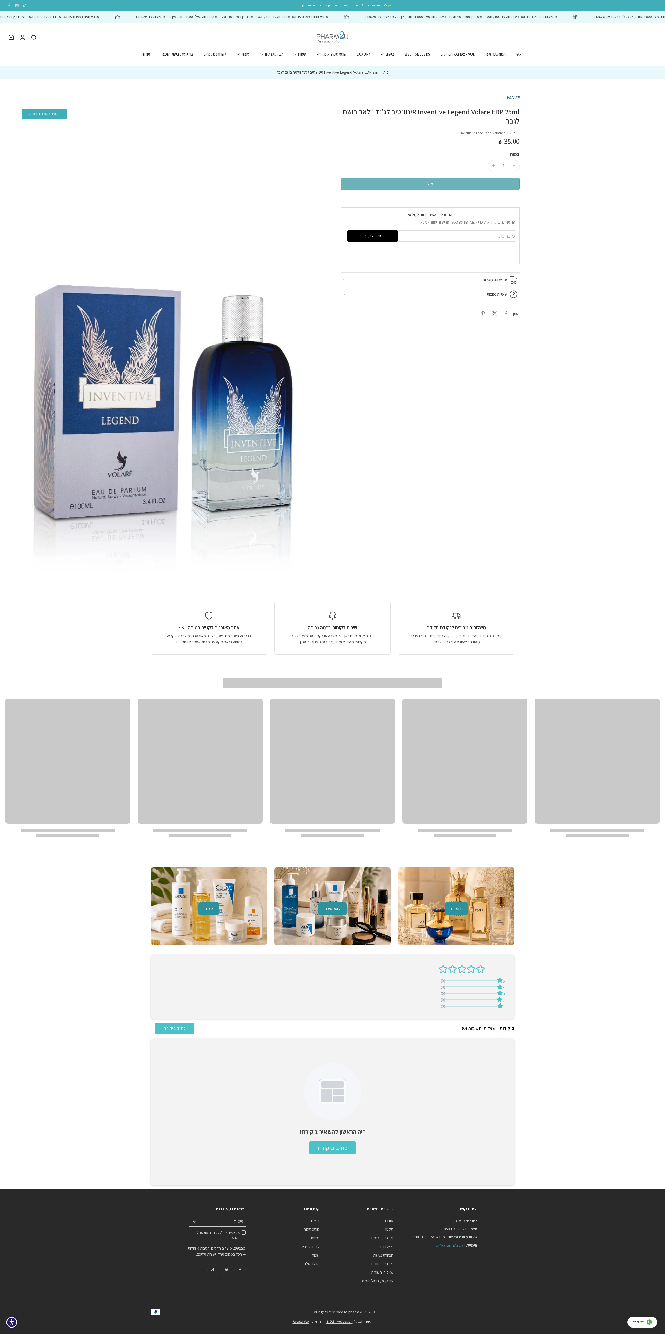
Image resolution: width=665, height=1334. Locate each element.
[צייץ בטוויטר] (494, 313)
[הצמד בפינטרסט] (483, 313)
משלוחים (386, 1246)
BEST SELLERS (417, 54)
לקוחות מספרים (215, 54)
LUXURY (363, 54)
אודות (146, 54)
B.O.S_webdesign (339, 1321)
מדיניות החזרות (382, 1263)
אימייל (238, 1221)
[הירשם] (195, 1221)
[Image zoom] (164, 333)
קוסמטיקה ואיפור (334, 54)
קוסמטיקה (312, 1229)
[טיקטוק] (25, 5)
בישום (390, 54)
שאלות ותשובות (382, 1272)
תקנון (389, 1229)
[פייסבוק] (9, 5)
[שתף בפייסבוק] (506, 313)
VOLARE (513, 97)
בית (386, 72)
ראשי (519, 54)
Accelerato (301, 1321)
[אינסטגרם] (17, 5)
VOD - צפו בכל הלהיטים (458, 54)
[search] (33, 37)
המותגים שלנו (496, 54)
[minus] (514, 166)
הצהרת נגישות (383, 1255)
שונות (246, 54)
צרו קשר (638, 1321)
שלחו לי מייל (372, 236)
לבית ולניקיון (274, 54)
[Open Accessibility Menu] (11, 1322)
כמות (515, 154)
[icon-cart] (11, 37)
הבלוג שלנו (312, 1263)
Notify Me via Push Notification (489, 254)
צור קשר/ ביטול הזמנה (177, 54)
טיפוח (302, 54)
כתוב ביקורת (174, 1028)
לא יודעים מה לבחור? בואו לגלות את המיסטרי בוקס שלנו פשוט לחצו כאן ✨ (346, 5)
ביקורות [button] (507, 1028)
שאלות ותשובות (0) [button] (478, 1028)
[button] (430, 184)
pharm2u (355, 1312)
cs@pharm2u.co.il (450, 1245)
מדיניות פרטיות (382, 1238)
